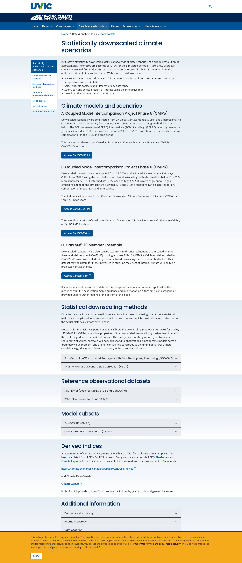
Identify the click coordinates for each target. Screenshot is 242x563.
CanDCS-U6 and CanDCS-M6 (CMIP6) (88, 431)
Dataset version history (78, 513)
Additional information (43, 111)
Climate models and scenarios (42, 77)
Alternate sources (75, 521)
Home (34, 26)
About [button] (45, 26)
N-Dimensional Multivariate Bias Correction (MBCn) (96, 366)
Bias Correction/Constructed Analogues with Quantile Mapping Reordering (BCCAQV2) (118, 358)
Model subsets (39, 100)
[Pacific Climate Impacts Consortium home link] (52, 17)
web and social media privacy (165, 543)
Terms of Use (138, 543)
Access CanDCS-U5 (75, 155)
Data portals (107, 34)
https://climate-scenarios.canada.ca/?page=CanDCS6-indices (97, 468)
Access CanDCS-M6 (75, 233)
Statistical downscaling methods (43, 85)
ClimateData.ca (70, 483)
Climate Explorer (71, 461)
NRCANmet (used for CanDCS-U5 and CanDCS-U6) (96, 390)
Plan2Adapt (162, 457)
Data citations (73, 530)
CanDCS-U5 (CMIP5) (77, 423)
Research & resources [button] (124, 26)
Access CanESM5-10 (76, 275)
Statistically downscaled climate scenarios (42, 66)
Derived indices (39, 106)
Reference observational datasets (43, 94)
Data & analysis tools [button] (91, 26)
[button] (210, 6)
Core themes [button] (63, 26)
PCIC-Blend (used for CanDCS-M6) (86, 399)
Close (36, 556)
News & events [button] (154, 26)
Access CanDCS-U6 (75, 209)
